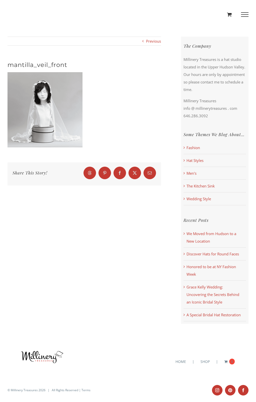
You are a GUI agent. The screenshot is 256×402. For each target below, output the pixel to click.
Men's (191, 173)
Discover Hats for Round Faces (212, 253)
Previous (153, 41)
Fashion (193, 147)
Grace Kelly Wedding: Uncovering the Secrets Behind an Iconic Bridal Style (212, 294)
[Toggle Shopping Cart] (229, 14)
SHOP (205, 361)
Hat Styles (195, 160)
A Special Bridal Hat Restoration (213, 314)
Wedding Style (198, 198)
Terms (86, 390)
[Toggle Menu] (244, 14)
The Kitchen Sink (200, 185)
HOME (181, 361)
